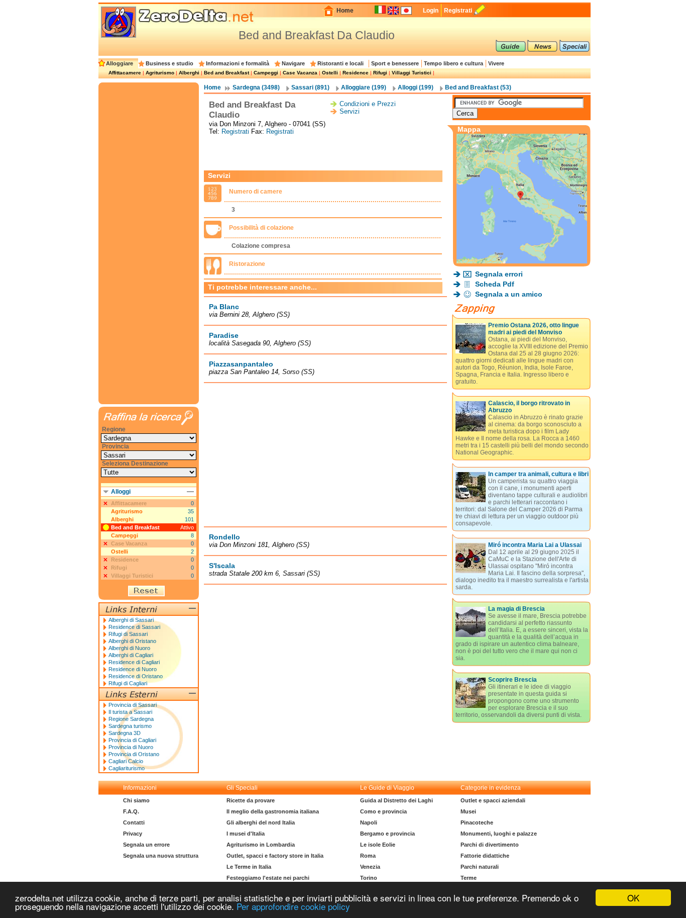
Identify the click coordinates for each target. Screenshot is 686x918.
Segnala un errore (146, 845)
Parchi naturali (480, 867)
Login (430, 10)
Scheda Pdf (494, 284)
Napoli (368, 822)
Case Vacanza (300, 72)
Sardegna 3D (124, 733)
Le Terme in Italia (248, 867)
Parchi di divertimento (490, 845)
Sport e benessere (395, 63)
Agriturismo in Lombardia (260, 845)
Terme (469, 878)
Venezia (370, 867)
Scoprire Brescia (512, 679)
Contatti (134, 822)
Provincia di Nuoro (130, 747)
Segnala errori (499, 274)
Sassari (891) (310, 87)
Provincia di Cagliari (132, 740)
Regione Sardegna (131, 719)
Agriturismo (160, 72)
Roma (368, 856)
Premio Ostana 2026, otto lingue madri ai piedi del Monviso (533, 329)
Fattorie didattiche (485, 856)
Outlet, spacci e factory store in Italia (274, 856)
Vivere (496, 63)
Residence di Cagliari (134, 662)
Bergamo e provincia (387, 834)
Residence (355, 72)
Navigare (293, 63)
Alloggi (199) (415, 87)
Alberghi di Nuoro (129, 648)
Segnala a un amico (508, 294)
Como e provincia (383, 811)
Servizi (349, 111)
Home (345, 10)
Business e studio (169, 63)
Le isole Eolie (377, 845)
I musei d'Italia (245, 834)
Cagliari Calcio (125, 761)
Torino (368, 878)
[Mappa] (521, 260)
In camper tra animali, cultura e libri (538, 474)
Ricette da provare (250, 800)
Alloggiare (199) (363, 87)
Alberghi (189, 72)
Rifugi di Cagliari (127, 683)
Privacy (132, 834)
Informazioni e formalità (237, 63)
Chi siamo (136, 800)
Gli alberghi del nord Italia (260, 822)
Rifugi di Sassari (128, 634)
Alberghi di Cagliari (130, 655)
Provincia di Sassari (132, 705)
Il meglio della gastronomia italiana (272, 811)
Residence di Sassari (134, 627)
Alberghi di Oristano (132, 641)
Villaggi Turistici (411, 72)
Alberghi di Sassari (131, 620)
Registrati (458, 10)
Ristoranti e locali (340, 63)
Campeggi (266, 72)
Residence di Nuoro (132, 669)
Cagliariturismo (126, 768)
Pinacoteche (477, 822)
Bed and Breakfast (226, 72)
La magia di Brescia (516, 608)
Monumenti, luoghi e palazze (499, 834)
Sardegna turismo (130, 726)
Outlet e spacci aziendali (493, 800)
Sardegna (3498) (256, 87)
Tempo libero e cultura (453, 63)
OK (633, 897)
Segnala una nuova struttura (160, 856)
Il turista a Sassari (130, 712)
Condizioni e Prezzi (367, 104)
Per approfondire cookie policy (293, 906)
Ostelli (330, 72)
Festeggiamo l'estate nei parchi (267, 878)
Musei (468, 811)
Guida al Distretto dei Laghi (396, 800)
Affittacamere (124, 72)
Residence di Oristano (135, 676)
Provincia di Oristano (133, 754)
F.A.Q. (131, 811)
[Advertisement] (325, 153)
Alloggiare (119, 63)
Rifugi (380, 72)
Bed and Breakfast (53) (478, 87)
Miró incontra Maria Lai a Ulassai (535, 544)
